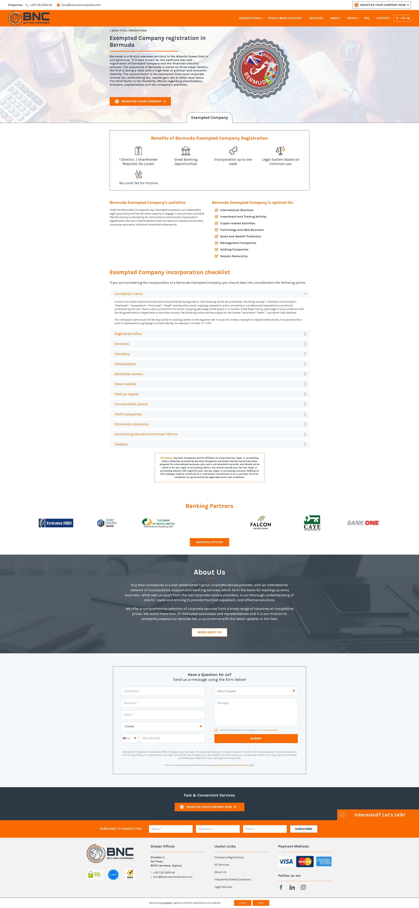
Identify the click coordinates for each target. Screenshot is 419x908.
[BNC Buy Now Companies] (28, 18)
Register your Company (142, 101)
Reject (261, 902)
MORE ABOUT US (209, 632)
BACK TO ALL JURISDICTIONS (129, 30)
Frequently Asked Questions (232, 879)
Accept (242, 902)
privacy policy (271, 730)
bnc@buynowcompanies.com (173, 877)
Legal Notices (223, 887)
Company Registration (229, 857)
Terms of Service (240, 765)
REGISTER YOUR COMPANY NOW (383, 5)
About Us (220, 872)
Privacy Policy (221, 765)
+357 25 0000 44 (164, 872)
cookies (167, 902)
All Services (221, 864)
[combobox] (130, 738)
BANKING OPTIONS (209, 542)
